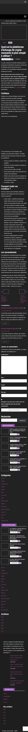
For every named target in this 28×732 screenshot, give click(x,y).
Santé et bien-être (5, 509)
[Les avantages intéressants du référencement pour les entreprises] (5, 553)
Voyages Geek (4, 520)
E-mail (3, 385)
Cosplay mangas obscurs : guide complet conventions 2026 (18, 445)
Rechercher (22, 420)
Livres (2, 498)
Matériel (3, 503)
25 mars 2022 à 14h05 (5, 331)
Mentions (5, 699)
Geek (10, 42)
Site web (3, 392)
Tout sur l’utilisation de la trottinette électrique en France (23, 299)
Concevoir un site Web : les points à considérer (12, 308)
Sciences (3, 512)
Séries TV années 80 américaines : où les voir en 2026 (18, 438)
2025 (2, 620)
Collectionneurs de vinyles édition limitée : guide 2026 (18, 452)
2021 (2, 631)
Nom (2, 377)
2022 (2, 628)
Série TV (3, 515)
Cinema (3, 478)
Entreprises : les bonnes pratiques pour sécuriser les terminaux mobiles (18, 537)
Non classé (3, 506)
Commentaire (5, 354)
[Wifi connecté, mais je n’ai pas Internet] (5, 546)
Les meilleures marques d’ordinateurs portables (4, 298)
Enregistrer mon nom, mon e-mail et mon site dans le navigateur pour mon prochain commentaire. (12, 404)
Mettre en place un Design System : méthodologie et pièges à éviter (18, 430)
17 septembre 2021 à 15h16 (6, 310)
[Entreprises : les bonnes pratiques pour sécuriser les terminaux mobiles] (5, 538)
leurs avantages (18, 87)
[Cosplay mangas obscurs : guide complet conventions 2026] (5, 446)
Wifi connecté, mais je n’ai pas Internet (17, 544)
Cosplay (3, 481)
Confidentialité (6, 696)
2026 (2, 617)
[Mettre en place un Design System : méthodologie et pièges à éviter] (5, 431)
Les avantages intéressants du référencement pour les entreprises (18, 552)
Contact (5, 702)
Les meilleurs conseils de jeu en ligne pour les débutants (18, 529)
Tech (2, 517)
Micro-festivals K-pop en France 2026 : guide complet (18, 466)
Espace (3, 489)
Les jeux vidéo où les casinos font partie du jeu (17, 560)
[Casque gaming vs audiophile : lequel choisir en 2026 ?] (5, 461)
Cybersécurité (4, 484)
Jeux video (3, 495)
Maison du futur (4, 501)
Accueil (3, 21)
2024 (2, 622)
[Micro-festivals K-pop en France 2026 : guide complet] (5, 468)
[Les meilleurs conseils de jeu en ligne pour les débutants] (5, 530)
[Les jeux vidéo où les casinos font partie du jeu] (5, 561)
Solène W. (18, 59)
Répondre (5, 323)
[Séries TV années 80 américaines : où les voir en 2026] (5, 439)
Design (2, 486)
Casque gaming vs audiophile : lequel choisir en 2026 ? (18, 459)
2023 (2, 625)
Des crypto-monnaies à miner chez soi (10, 328)
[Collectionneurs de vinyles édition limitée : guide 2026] (5, 453)
